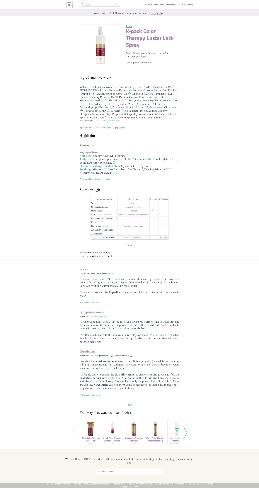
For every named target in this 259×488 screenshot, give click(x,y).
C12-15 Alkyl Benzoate (150, 87)
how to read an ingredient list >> (106, 120)
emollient (130, 206)
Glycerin (115, 111)
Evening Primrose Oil (102, 97)
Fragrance (156, 117)
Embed (121, 127)
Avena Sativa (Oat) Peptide (161, 90)
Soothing (85, 169)
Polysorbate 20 (123, 104)
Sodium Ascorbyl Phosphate (109, 156)
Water (83, 87)
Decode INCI (170, 4)
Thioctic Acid (116, 100)
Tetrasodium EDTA (95, 111)
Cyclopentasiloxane (102, 87)
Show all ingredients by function (96, 179)
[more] (129, 245)
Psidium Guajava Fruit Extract (136, 97)
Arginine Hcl (87, 93)
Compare (87, 127)
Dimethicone (124, 87)
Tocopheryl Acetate (140, 100)
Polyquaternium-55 (136, 111)
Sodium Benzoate (94, 117)
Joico (129, 26)
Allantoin (137, 93)
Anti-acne (85, 156)
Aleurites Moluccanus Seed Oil (97, 173)
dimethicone (160, 335)
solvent (134, 203)
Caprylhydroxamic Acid (140, 114)
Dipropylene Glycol (99, 104)
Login (181, 4)
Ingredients (159, 4)
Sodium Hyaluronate (148, 107)
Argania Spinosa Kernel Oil (112, 93)
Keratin (113, 90)
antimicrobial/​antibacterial (138, 214)
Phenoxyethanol (168, 114)
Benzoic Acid (138, 117)
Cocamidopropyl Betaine (94, 107)
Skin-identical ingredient (95, 166)
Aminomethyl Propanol (109, 114)
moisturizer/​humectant (133, 225)
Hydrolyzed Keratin (130, 90)
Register (190, 4)
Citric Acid (170, 107)
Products (148, 4)
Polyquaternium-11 (124, 107)
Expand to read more (91, 302)
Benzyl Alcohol (118, 117)
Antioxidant (87, 159)
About (136, 486)
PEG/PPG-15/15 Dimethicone (104, 218)
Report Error (105, 127)
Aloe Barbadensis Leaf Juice (124, 169)
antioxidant (129, 237)
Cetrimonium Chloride (149, 104)
